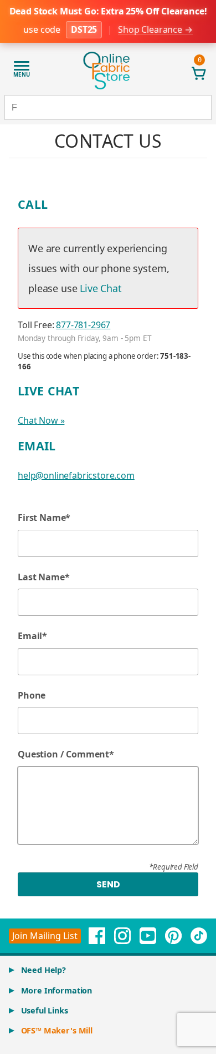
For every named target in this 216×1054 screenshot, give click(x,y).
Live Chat (101, 288)
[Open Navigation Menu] (21, 71)
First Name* (44, 517)
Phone (31, 695)
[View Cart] (199, 73)
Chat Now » (41, 420)
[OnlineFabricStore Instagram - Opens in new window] (122, 935)
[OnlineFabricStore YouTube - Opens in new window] (148, 935)
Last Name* (43, 577)
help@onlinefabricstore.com (76, 475)
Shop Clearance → (155, 29)
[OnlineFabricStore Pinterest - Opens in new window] (173, 935)
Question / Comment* (66, 754)
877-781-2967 (83, 325)
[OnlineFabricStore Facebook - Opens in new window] (97, 935)
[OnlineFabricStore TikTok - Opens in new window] (199, 935)
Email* (32, 636)
